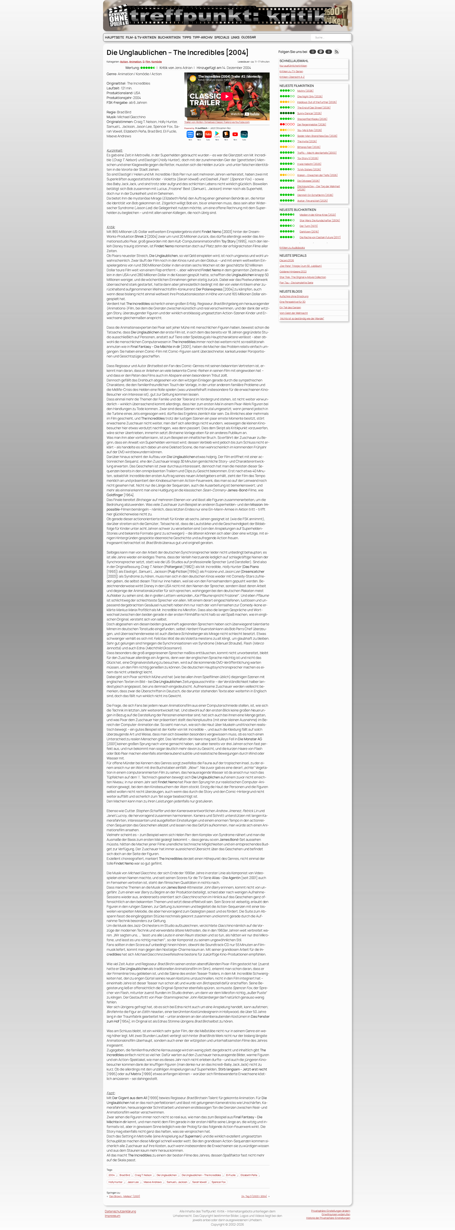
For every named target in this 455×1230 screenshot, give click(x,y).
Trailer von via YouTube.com (217, 122)
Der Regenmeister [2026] (311, 124)
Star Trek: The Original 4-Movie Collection (303, 277)
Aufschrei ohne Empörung (294, 296)
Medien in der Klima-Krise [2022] (318, 214)
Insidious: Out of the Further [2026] (317, 102)
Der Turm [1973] (309, 226)
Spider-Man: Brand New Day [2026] (317, 135)
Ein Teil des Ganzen (290, 307)
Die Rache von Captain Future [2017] (320, 237)
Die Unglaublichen (167, 1175)
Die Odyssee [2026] (308, 180)
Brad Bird (125, 1175)
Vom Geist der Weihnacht (294, 313)
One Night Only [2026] (310, 96)
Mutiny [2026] (305, 90)
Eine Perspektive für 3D (293, 301)
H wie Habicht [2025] (309, 164)
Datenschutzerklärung (120, 1211)
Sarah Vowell (199, 1182)
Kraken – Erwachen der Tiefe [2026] (317, 175)
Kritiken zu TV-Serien (291, 71)
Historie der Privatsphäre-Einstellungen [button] (328, 1218)
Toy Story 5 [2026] (307, 158)
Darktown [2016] (309, 231)
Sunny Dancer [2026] (309, 113)
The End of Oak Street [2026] (314, 107)
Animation (135, 61)
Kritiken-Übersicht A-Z (292, 77)
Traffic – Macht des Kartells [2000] (317, 152)
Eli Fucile (230, 1175)
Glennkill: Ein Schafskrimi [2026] (315, 195)
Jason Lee (133, 1182)
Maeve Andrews (153, 1182)
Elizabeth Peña (249, 1175)
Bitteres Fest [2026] (308, 147)
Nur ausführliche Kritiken (293, 65)
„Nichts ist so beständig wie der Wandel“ (302, 318)
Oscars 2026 (287, 260)
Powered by (189, 128)
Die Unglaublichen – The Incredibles (201, 1175)
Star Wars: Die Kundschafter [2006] (320, 220)
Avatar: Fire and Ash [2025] (312, 200)
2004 (112, 1175)
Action (124, 61)
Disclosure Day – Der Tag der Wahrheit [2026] (318, 188)
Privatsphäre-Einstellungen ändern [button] (330, 1210)
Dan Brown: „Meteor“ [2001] (124, 1196)
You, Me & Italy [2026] (309, 130)
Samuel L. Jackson (177, 1182)
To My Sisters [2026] (309, 169)
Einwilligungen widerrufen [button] (336, 1214)
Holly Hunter (115, 1182)
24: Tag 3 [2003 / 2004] (254, 1196)
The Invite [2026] (307, 141)
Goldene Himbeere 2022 (293, 271)
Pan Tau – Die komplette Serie (296, 282)
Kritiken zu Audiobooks (292, 247)
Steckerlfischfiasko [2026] (312, 119)
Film (148, 61)
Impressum (112, 1215)
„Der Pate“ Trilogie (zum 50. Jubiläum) (301, 266)
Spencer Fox (219, 1182)
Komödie (156, 61)
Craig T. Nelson (143, 1175)
